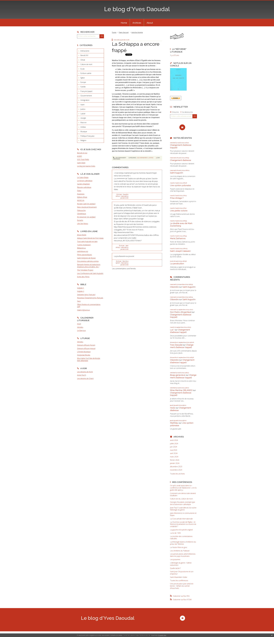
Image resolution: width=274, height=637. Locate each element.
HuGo (172, 408)
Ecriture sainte (85, 73)
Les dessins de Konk (85, 372)
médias (83, 127)
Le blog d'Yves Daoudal (137, 9)
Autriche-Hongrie (137, 32)
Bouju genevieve (177, 375)
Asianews (80, 194)
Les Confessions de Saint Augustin (90, 273)
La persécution (177, 263)
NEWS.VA (80, 200)
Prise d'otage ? (176, 198)
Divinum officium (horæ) (86, 345)
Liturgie (83, 118)
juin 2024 (173, 447)
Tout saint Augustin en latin (87, 241)
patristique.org (82, 251)
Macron (83, 122)
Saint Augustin (176, 173)
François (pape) (86, 91)
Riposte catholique (84, 187)
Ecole (82, 69)
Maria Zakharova (177, 238)
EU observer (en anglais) (86, 217)
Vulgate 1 (80, 288)
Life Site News (82, 223)
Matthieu (174, 423)
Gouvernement (86, 95)
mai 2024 (173, 450)
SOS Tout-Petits (83, 159)
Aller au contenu (7, 2)
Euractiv (80, 220)
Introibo (80, 327)
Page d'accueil (124, 32)
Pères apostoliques (84, 254)
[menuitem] (124, 22)
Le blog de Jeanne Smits (86, 166)
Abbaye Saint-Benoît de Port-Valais (90, 238)
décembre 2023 (176, 466)
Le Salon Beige (82, 177)
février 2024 (174, 460)
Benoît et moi (82, 153)
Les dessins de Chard (85, 378)
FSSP (79, 324)
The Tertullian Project (85, 270)
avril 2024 (173, 453)
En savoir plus (162, 635)
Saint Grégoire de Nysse (86, 258)
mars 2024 (174, 457)
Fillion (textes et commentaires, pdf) (89, 305)
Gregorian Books (83, 355)
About (150, 23)
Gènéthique (81, 213)
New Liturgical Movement (87, 207)
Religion (83, 140)
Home (124, 23)
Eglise (82, 78)
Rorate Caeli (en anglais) (86, 204)
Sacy (79, 301)
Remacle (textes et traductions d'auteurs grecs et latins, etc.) (88, 265)
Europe (83, 82)
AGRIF (79, 156)
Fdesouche (81, 210)
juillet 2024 (174, 443)
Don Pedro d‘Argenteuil (180, 312)
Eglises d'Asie (82, 197)
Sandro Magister (83, 184)
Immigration (84, 100)
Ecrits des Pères (83, 277)
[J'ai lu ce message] (272, 635)
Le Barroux (81, 330)
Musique (83, 131)
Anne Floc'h (81, 375)
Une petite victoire (178, 211)
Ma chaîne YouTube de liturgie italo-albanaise (88, 359)
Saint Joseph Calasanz (180, 251)
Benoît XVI (84, 55)
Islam (82, 104)
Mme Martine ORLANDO (181, 390)
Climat (82, 60)
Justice (82, 109)
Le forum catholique (84, 180)
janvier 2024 (174, 463)
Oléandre (174, 287)
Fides (79, 190)
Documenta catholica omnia (87, 261)
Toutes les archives (177, 474)
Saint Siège (81, 163)
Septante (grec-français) (86, 294)
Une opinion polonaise (180, 185)
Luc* (172, 330)
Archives (137, 23)
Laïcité (82, 113)
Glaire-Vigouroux (83, 310)
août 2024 (174, 440)
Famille (83, 87)
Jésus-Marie (81, 235)
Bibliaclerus (81, 248)
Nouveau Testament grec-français (90, 298)
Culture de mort (86, 64)
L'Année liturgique (84, 351)
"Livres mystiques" (84, 245)
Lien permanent (120, 157)
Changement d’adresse (180, 160)
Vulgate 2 (80, 291)
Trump (114, 32)
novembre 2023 (176, 470)
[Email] (182, 127)
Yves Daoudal (176, 345)
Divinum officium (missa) (86, 348)
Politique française (87, 136)
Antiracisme (84, 51)
